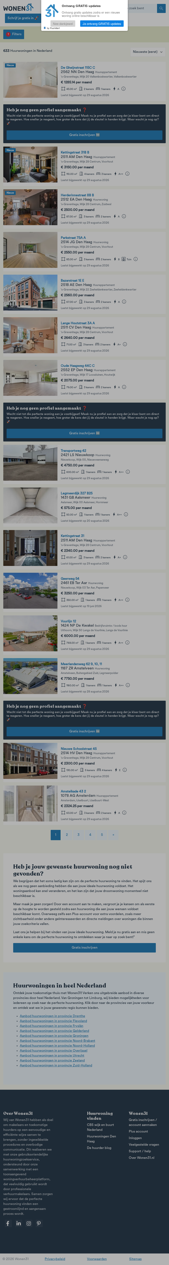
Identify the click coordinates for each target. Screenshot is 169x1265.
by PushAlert (53, 28)
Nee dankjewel (63, 23)
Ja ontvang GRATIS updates (102, 23)
